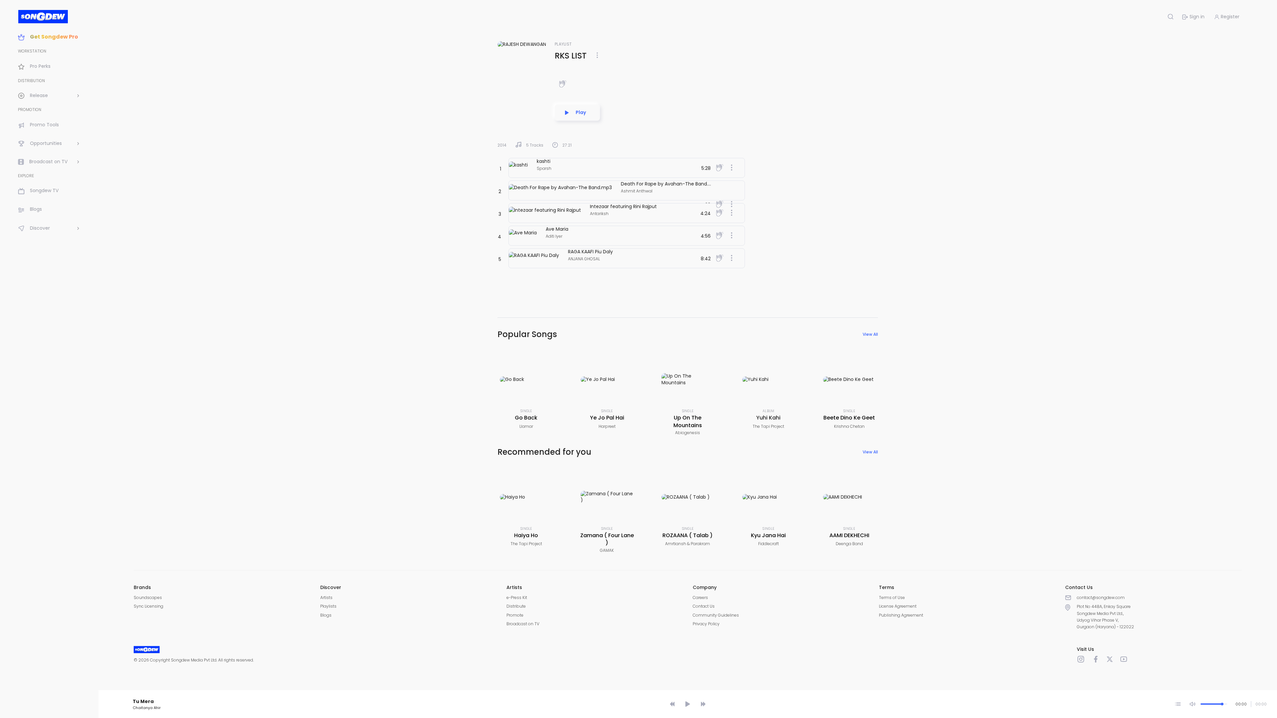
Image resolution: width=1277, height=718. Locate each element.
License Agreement (898, 606)
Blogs (326, 615)
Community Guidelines (716, 615)
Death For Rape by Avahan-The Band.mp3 (670, 183)
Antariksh (599, 213)
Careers (700, 597)
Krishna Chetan (849, 426)
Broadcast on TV (522, 624)
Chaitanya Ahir (147, 707)
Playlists (328, 606)
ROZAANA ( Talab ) (687, 535)
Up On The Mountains (687, 421)
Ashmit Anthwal (636, 191)
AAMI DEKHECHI (849, 535)
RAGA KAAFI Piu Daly (590, 251)
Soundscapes (148, 597)
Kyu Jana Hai (768, 535)
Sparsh (544, 168)
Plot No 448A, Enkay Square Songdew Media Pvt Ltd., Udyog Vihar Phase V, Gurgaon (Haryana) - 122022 (1105, 617)
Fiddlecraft (768, 543)
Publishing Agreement (901, 615)
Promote (514, 615)
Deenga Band (849, 543)
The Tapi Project (768, 426)
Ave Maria (557, 229)
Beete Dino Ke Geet (849, 417)
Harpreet (607, 426)
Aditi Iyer (554, 236)
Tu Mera (143, 701)
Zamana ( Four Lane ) (607, 539)
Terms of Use (892, 597)
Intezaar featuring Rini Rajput (623, 206)
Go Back (526, 417)
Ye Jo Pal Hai (607, 417)
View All (870, 334)
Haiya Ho (526, 535)
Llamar (526, 426)
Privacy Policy (706, 624)
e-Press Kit (516, 597)
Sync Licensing (148, 606)
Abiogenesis (687, 432)
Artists (326, 597)
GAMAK (607, 550)
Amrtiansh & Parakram (687, 543)
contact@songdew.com (1101, 597)
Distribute (516, 606)
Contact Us (704, 606)
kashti (543, 161)
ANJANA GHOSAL (584, 259)
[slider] (688, 692)
